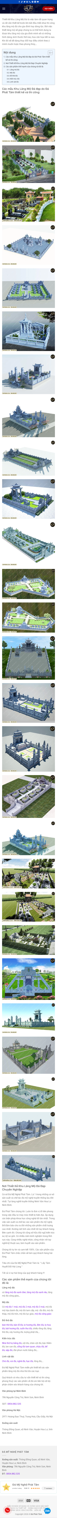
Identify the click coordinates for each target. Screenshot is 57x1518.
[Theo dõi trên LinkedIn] (35, 2)
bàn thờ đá (7, 1325)
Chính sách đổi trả (37, 1508)
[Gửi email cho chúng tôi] (27, 2)
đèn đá (40, 1325)
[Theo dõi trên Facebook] (19, 2)
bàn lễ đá (18, 1325)
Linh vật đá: (14, 82)
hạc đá (29, 1361)
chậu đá (40, 1346)
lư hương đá (30, 1325)
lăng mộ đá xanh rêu (37, 1292)
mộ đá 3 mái (38, 1306)
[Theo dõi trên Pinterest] (32, 2)
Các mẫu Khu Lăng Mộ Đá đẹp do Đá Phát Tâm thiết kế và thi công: (28, 58)
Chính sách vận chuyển (21, 1510)
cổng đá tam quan (26, 1346)
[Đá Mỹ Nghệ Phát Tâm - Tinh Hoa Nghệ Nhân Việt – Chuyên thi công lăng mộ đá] (28, 9)
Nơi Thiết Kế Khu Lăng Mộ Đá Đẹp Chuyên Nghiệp (27, 63)
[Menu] (3, 8)
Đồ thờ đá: (14, 76)
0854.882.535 (14, 1404)
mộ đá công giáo (43, 1314)
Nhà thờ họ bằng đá (12, 1343)
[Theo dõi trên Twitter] (24, 2)
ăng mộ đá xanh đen (16, 1292)
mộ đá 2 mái (25, 1306)
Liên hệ (37, 1510)
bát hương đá (12, 1328)
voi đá (13, 1361)
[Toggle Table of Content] (49, 52)
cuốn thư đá (26, 1328)
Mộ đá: (12, 73)
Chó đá (5, 1361)
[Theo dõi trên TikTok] (22, 2)
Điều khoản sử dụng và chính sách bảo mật (28, 1506)
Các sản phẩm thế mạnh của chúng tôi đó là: (25, 66)
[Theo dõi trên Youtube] (38, 2)
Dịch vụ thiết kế (18, 1508)
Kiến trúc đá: (15, 79)
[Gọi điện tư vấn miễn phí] (30, 2)
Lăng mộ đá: (15, 70)
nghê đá (21, 1361)
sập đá (9, 1350)
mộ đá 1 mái (11, 1306)
